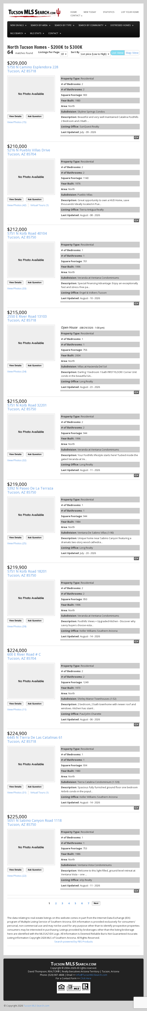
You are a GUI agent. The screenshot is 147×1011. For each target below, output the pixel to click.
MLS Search (16, 33)
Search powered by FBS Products (73, 941)
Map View (132, 53)
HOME (73, 12)
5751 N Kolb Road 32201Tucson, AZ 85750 (27, 407)
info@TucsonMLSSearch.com (91, 975)
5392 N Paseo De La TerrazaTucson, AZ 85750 (30, 490)
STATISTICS (108, 12)
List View (117, 53)
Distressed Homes (120, 25)
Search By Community (90, 25)
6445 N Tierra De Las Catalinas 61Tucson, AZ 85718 (34, 739)
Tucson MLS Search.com (36, 1005)
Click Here (85, 978)
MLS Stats (35, 33)
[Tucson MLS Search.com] (34, 12)
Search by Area (39, 25)
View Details (15, 116)
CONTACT (75, 15)
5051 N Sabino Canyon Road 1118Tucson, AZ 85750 (34, 822)
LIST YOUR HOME (130, 12)
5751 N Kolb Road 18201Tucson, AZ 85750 (27, 573)
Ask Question (35, 116)
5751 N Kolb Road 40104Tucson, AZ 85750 (27, 235)
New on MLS (17, 25)
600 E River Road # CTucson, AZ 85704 (24, 656)
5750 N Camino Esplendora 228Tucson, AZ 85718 (32, 69)
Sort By (75, 52)
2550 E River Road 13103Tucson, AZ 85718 (27, 318)
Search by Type (63, 25)
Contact (53, 33)
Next (96, 903)
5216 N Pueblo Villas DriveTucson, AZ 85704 (28, 152)
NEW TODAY (90, 12)
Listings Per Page (49, 52)
